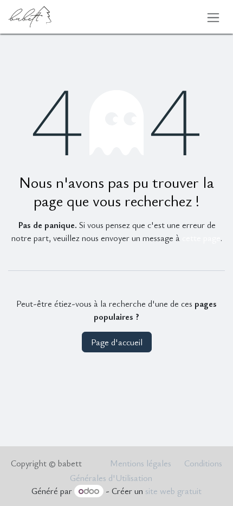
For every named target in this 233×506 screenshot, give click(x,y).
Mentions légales (140, 463)
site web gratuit (173, 491)
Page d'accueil (117, 342)
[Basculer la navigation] (213, 16)
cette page (201, 238)
